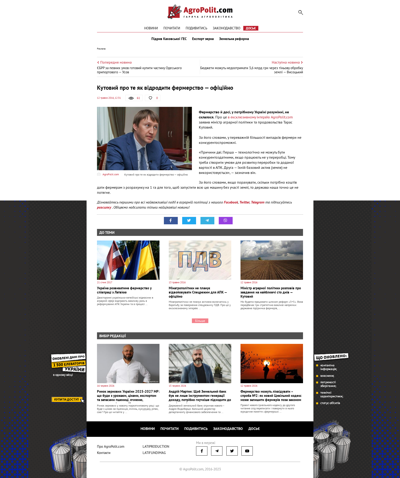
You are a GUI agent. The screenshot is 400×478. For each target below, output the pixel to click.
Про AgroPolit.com (110, 446)
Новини (151, 28)
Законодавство (226, 28)
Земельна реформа (234, 39)
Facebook (231, 202)
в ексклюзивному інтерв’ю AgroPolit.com (260, 117)
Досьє (251, 28)
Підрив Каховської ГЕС (169, 39)
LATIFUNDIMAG (154, 452)
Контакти (103, 452)
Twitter (244, 202)
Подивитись (196, 28)
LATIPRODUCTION (156, 446)
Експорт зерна (203, 39)
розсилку (104, 207)
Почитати (171, 28)
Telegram (257, 202)
